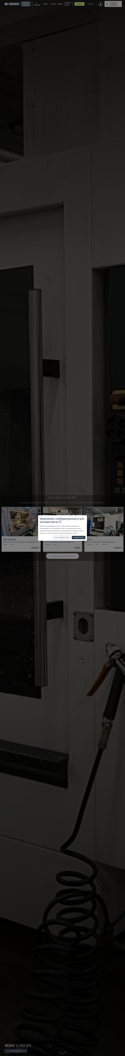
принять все (79, 537)
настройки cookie (62, 537)
